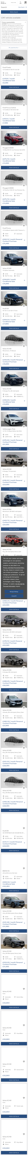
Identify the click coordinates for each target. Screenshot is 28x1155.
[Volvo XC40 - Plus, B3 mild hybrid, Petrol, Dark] (14, 539)
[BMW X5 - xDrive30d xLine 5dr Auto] (14, 861)
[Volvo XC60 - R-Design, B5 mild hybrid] (14, 660)
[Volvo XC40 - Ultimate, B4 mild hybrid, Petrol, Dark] (14, 700)
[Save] (23, 64)
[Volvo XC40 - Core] (14, 981)
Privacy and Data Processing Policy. (13, 568)
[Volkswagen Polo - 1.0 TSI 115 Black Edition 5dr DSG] (14, 419)
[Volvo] (13, 2)
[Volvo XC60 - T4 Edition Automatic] (14, 258)
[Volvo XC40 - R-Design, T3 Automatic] (14, 459)
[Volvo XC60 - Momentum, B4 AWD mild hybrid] (14, 499)
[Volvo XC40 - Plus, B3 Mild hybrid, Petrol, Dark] (14, 941)
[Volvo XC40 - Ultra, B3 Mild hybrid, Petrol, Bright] (14, 901)
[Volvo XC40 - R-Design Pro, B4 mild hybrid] (14, 379)
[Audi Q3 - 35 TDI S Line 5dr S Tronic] (14, 298)
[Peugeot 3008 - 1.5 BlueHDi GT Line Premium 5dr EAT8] (14, 138)
